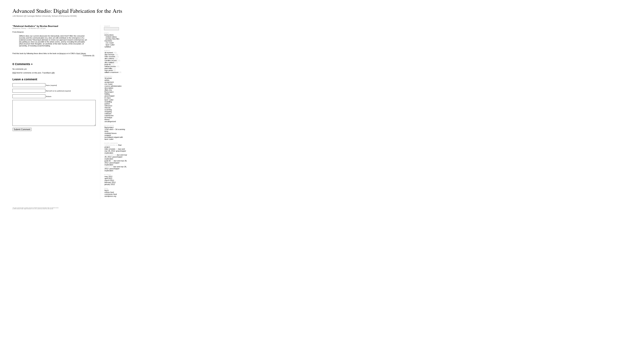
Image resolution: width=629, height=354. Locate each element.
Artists (107, 80)
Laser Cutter (110, 45)
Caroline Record (110, 60)
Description (109, 88)
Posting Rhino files (112, 39)
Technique (108, 117)
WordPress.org (110, 196)
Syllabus (108, 47)
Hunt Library (81, 53)
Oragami (108, 135)
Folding (107, 94)
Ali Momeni (109, 53)
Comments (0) (88, 56)
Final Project (109, 92)
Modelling (108, 102)
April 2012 (108, 178)
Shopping (108, 112)
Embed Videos (111, 37)
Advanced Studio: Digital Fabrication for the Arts (67, 10)
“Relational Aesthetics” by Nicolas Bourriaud (35, 26)
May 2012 (108, 176)
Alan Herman (109, 55)
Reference (16, 28)
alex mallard (109, 62)
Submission (109, 116)
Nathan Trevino (110, 66)
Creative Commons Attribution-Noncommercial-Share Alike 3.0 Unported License (41, 207)
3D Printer (108, 78)
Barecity (51, 208)
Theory (23, 28)
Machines (108, 41)
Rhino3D (107, 108)
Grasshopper (110, 96)
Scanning (108, 110)
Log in (107, 190)
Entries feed (109, 192)
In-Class (108, 98)
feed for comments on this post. (27, 73)
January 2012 (110, 184)
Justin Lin (108, 64)
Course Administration (113, 86)
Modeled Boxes (111, 133)
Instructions (109, 35)
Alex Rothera (109, 58)
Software (108, 114)
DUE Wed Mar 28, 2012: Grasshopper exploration (115, 151)
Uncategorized (110, 121)
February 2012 (110, 182)
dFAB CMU (108, 90)
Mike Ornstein (110, 57)
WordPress (45, 208)
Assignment (109, 82)
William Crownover (112, 72)
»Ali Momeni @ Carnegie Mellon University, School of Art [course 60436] (44, 16)
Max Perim (109, 70)
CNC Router (110, 43)
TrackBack (48, 73)
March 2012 (109, 180)
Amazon (62, 53)
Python (107, 104)
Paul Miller (108, 68)
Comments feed (111, 194)
